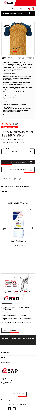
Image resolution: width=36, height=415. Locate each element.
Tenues (25, 338)
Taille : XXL (14, 151)
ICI (19, 114)
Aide (13, 8)
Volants (19, 338)
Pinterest (20, 179)
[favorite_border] (31, 26)
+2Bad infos (4, 378)
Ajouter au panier (18, 162)
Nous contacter (18, 394)
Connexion (20, 8)
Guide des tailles (5, 157)
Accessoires (10, 341)
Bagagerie (31, 338)
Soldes (17, 341)
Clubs (27, 341)
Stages (22, 341)
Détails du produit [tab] (26, 58)
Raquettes (5, 338)
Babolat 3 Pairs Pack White (18, 241)
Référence (4, 140)
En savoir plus (10, 330)
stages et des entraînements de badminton (18, 312)
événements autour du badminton (15, 315)
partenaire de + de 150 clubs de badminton (17, 319)
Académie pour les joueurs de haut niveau (18, 322)
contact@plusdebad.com (11, 400)
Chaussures (12, 338)
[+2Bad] (8, 3)
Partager (10, 179)
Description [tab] (7, 58)
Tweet (15, 179)
